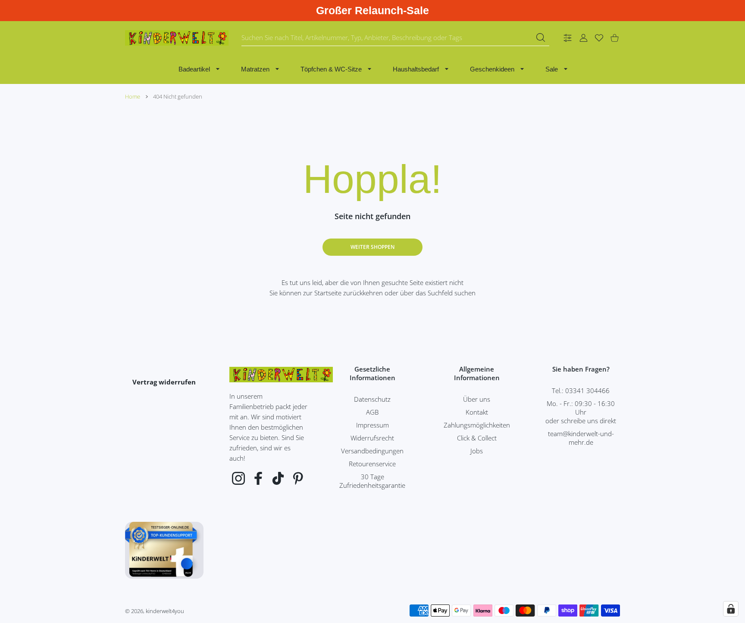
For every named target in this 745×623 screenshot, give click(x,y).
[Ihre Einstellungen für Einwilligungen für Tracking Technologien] (730, 608)
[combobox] (395, 38)
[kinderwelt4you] (177, 38)
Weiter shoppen (372, 247)
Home (132, 96)
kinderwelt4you (165, 611)
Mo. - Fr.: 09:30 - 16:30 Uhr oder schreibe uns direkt (580, 412)
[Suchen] (540, 37)
